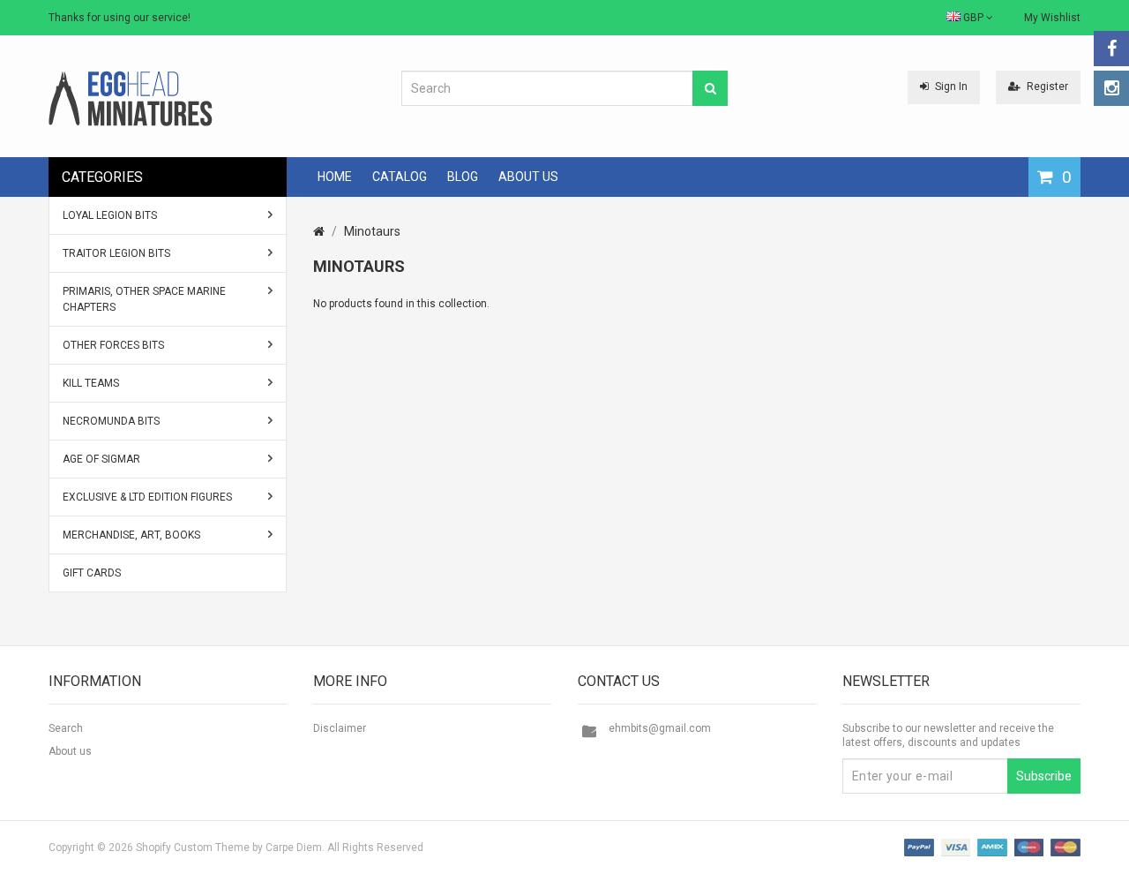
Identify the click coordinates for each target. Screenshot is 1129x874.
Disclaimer (339, 728)
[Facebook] (1111, 48)
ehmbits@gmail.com (660, 728)
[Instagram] (1111, 88)
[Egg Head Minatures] (131, 98)
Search (66, 728)
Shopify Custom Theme (193, 847)
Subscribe (1044, 776)
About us (70, 751)
